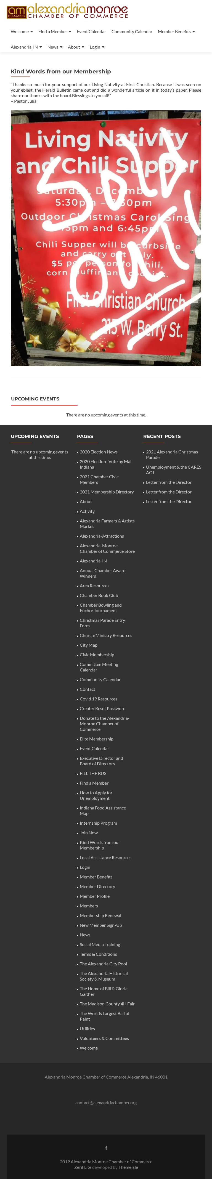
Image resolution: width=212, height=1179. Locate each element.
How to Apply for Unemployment (96, 795)
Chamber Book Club (99, 595)
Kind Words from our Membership (100, 845)
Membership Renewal (100, 915)
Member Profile (95, 896)
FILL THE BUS (93, 773)
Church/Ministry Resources (106, 635)
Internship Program (98, 822)
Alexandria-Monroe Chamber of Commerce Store (107, 548)
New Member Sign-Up (101, 925)
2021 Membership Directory (107, 491)
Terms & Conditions (98, 954)
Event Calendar (91, 31)
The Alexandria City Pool (103, 963)
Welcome (20, 31)
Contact (87, 689)
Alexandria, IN (24, 46)
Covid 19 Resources (98, 698)
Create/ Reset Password (103, 708)
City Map (88, 644)
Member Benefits (174, 31)
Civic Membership (97, 654)
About (74, 46)
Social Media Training (100, 944)
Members (89, 905)
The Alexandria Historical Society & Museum (104, 976)
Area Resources (94, 585)
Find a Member (52, 31)
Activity (87, 511)
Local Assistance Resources (105, 857)
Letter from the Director (169, 482)
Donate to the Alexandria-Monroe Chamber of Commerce (104, 723)
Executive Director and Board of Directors (101, 760)
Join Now (89, 832)
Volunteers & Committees (104, 1038)
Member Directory (97, 886)
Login (95, 46)
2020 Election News (99, 451)
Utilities (87, 1028)
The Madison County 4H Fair (107, 1003)
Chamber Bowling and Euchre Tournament (101, 607)
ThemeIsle (128, 1167)
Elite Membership (96, 738)
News (52, 46)
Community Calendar (132, 31)
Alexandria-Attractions (102, 535)
